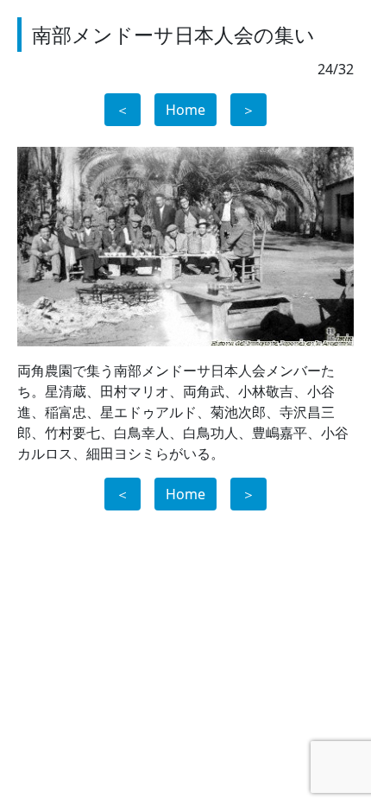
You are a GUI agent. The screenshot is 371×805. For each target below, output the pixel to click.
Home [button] (185, 109)
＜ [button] (122, 109)
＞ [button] (248, 109)
